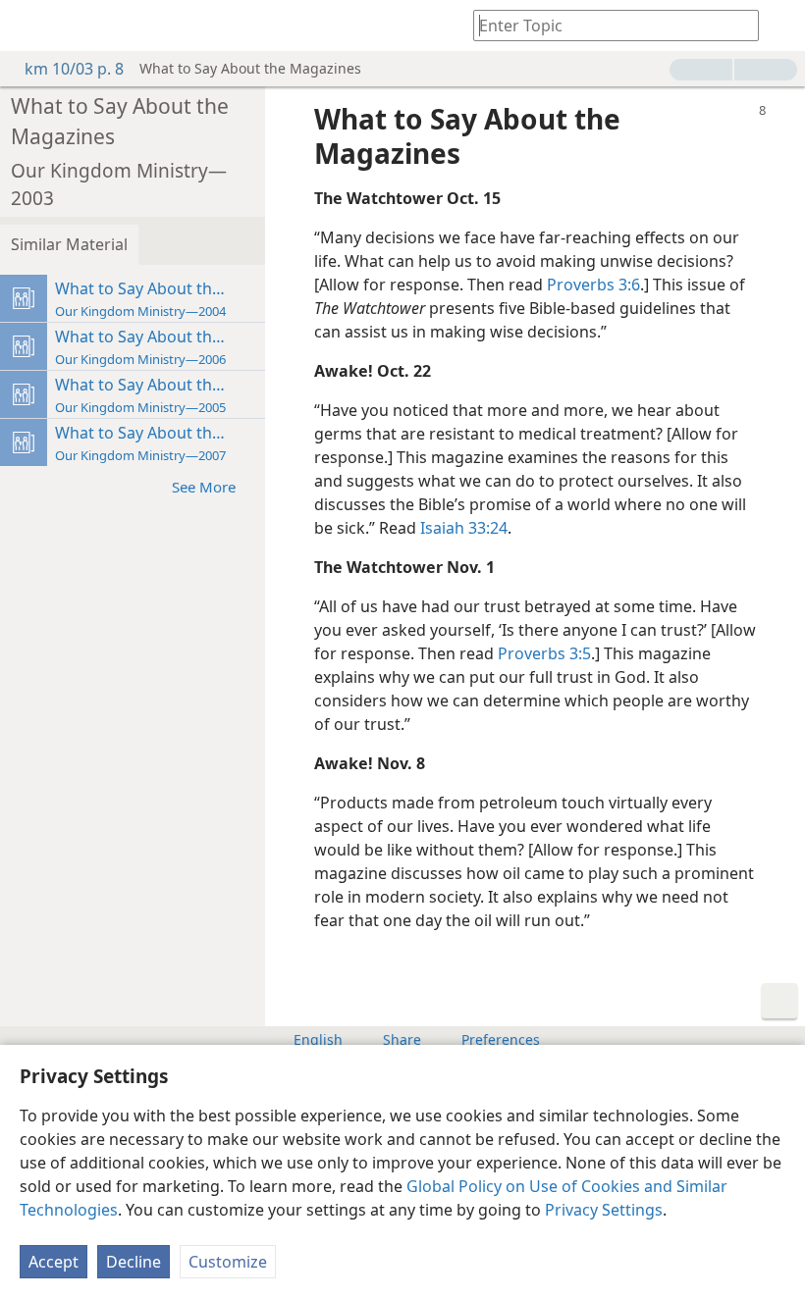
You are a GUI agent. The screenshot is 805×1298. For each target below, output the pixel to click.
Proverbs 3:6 (593, 284)
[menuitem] (29, 25)
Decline (133, 1261)
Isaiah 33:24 (464, 528)
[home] (29, 25)
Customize (227, 1261)
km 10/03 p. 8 (74, 68)
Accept (53, 1261)
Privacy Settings (604, 1209)
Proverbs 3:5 (544, 653)
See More (204, 486)
